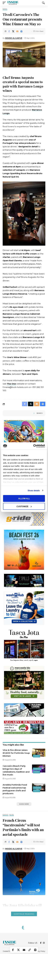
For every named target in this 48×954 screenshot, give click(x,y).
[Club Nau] (24, 549)
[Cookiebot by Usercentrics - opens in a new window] (34, 446)
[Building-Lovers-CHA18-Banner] (24, 710)
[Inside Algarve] (12, 3)
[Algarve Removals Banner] (24, 727)
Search (40, 413)
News (5, 9)
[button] (5, 3)
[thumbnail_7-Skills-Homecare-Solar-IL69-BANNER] (24, 580)
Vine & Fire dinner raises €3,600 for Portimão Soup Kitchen (16, 753)
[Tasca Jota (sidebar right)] (24, 645)
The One (11, 383)
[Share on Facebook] (9, 31)
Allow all (24, 498)
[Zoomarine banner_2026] (24, 436)
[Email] (17, 31)
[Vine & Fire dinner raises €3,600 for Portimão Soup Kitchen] (38, 753)
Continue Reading (24, 914)
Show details (34, 490)
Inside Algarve (13, 38)
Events (37, 769)
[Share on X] (13, 31)
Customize (22, 506)
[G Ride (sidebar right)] (24, 519)
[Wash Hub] (24, 607)
